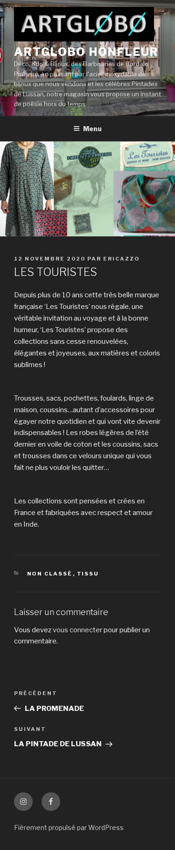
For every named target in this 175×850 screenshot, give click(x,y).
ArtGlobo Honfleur (86, 52)
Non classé (50, 573)
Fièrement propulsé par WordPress (69, 827)
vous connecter (77, 630)
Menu (92, 129)
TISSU (88, 573)
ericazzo (121, 258)
